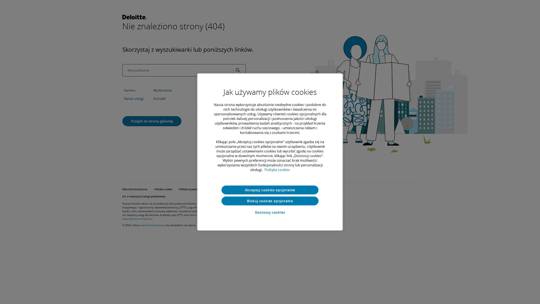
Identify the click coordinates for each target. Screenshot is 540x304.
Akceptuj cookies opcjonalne (270, 190)
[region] (270, 152)
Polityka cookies (277, 169)
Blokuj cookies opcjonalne (270, 201)
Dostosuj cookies (270, 212)
